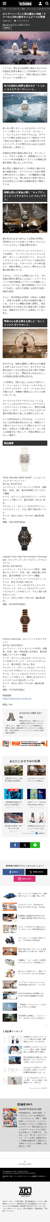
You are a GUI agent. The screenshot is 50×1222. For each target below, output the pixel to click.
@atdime (15, 872)
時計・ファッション (29, 9)
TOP (4, 9)
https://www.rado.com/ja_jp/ (17, 698)
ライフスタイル (14, 9)
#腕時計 (7, 28)
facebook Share (15, 845)
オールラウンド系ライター (30, 713)
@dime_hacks (26, 879)
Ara (21, 717)
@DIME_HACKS (38, 872)
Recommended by (28, 833)
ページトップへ (25, 1164)
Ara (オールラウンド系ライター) (16, 24)
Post (25, 845)
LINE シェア (35, 845)
